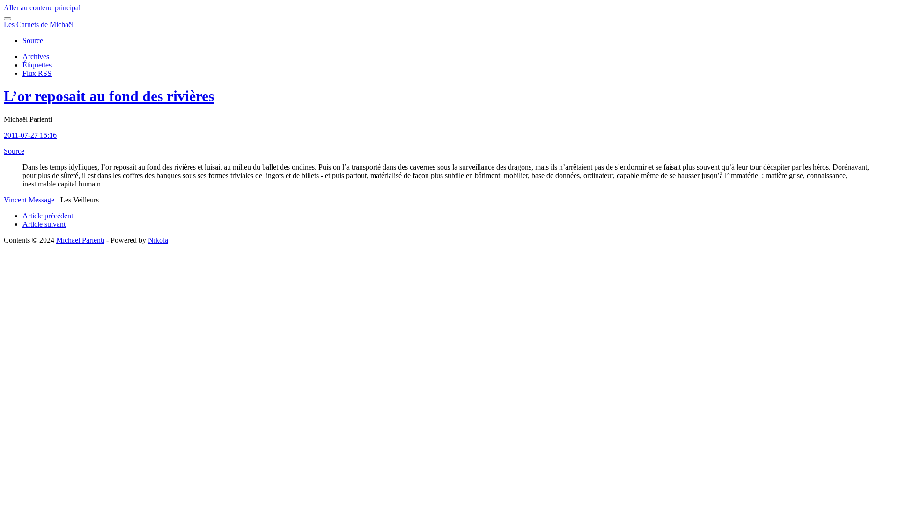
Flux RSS (37, 73)
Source (32, 41)
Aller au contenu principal (42, 8)
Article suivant (44, 224)
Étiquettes (37, 65)
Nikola (158, 240)
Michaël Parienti (80, 240)
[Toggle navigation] (7, 18)
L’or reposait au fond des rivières (109, 96)
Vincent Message (29, 200)
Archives (35, 56)
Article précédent (47, 216)
